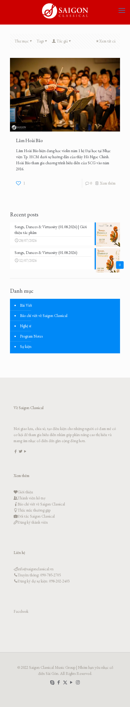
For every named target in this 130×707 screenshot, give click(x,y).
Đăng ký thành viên (33, 522)
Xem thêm (107, 183)
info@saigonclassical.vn (36, 569)
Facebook (21, 611)
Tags (40, 41)
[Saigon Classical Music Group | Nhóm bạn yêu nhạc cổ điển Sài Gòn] (65, 10)
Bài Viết (26, 305)
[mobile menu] (122, 10)
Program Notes (31, 336)
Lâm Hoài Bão (29, 140)
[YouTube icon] (71, 682)
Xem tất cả (107, 41)
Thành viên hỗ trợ (31, 498)
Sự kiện (25, 346)
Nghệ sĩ (25, 325)
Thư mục (22, 41)
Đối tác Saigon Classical (36, 516)
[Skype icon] (52, 682)
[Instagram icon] (78, 682)
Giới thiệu (25, 492)
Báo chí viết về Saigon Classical (43, 315)
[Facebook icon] (59, 682)
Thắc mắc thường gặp (34, 510)
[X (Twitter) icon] (65, 682)
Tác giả (62, 41)
